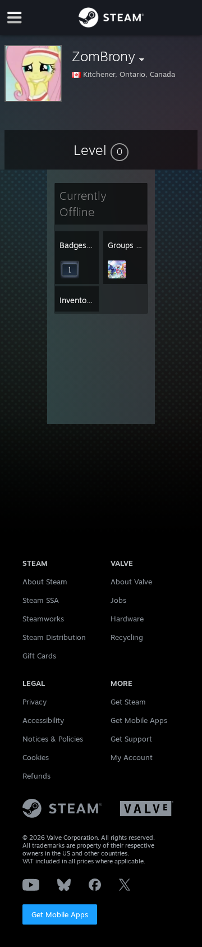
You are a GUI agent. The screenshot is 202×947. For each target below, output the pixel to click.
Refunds (36, 775)
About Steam (44, 581)
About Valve (131, 581)
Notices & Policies (52, 738)
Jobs (118, 600)
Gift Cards (39, 655)
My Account (132, 757)
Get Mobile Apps (59, 914)
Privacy (34, 701)
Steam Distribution (54, 637)
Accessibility (43, 720)
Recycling (127, 637)
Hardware (127, 618)
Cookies (35, 757)
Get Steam (128, 701)
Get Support (131, 738)
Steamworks (43, 618)
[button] (101, 150)
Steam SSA (40, 600)
